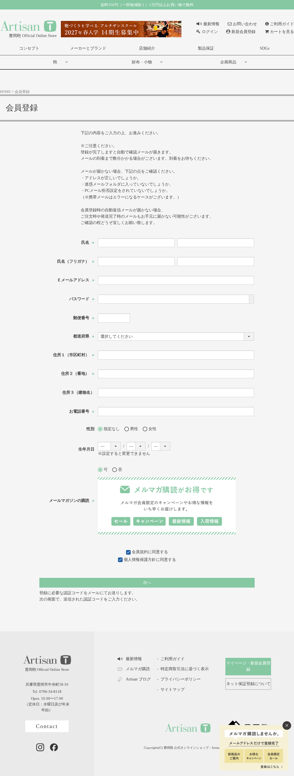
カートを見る (282, 32)
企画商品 (228, 62)
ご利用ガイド (282, 24)
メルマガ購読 (138, 669)
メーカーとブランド (88, 48)
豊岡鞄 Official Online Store (33, 36)
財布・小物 (142, 62)
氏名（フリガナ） (75, 261)
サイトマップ (172, 689)
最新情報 (211, 24)
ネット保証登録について (248, 684)
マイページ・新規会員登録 (248, 666)
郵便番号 (83, 318)
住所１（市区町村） (73, 355)
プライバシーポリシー (180, 679)
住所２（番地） (77, 373)
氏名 (87, 242)
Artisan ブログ (138, 679)
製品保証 (206, 48)
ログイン (210, 32)
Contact (47, 726)
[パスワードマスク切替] (251, 299)
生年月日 (86, 449)
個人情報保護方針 (140, 559)
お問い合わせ (245, 24)
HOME (5, 92)
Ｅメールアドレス (75, 280)
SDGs (264, 48)
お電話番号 (81, 411)
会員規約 (140, 552)
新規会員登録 (243, 32)
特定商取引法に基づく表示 (184, 669)
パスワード (81, 299)
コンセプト (29, 48)
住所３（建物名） (78, 392)
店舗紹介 (147, 48)
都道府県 (83, 336)
